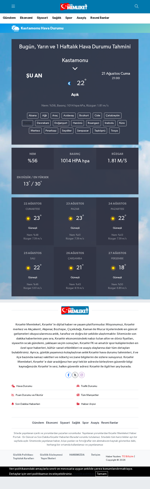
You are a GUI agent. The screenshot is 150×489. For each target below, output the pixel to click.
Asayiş (81, 18)
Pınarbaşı (51, 130)
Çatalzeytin (113, 115)
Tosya (114, 130)
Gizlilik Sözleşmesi (51, 455)
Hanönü (77, 123)
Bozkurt (84, 115)
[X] (75, 375)
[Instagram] (82, 375)
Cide (97, 115)
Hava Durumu (24, 386)
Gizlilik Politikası (23, 455)
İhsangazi (93, 123)
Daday (27, 123)
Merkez (35, 130)
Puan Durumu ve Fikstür (29, 395)
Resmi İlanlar (99, 18)
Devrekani (43, 123)
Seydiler (67, 130)
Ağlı (44, 115)
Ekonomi (26, 18)
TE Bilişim (128, 456)
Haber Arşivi (88, 404)
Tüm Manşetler (90, 395)
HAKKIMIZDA (77, 455)
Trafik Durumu (89, 386)
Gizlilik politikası (84, 473)
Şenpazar (83, 130)
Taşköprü (99, 130)
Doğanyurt (61, 123)
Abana (33, 115)
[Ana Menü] (13, 6)
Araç (55, 115)
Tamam (102, 473)
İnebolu (109, 123)
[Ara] (136, 6)
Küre (122, 123)
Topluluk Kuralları (23, 458)
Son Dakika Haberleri (27, 404)
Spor (68, 18)
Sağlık (56, 18)
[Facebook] (68, 375)
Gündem (9, 18)
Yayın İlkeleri (48, 458)
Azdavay (68, 115)
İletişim (95, 455)
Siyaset (42, 18)
